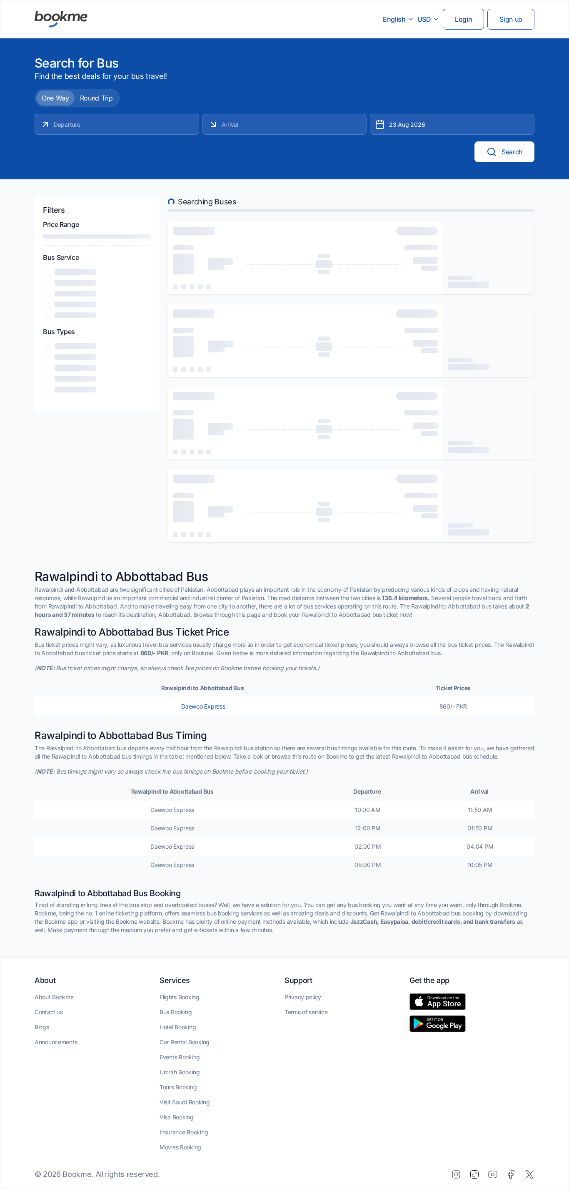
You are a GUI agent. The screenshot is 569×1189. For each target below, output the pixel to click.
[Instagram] (456, 1174)
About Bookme (54, 996)
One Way (55, 98)
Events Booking (180, 1057)
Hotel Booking (178, 1027)
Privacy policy (302, 996)
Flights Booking (180, 996)
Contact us (49, 1012)
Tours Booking (178, 1087)
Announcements (56, 1042)
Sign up (510, 19)
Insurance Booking (184, 1132)
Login (463, 19)
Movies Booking (180, 1147)
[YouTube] (493, 1174)
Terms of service (306, 1012)
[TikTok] (474, 1174)
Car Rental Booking (185, 1042)
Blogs (42, 1027)
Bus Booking (176, 1012)
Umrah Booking (180, 1072)
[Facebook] (511, 1174)
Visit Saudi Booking (185, 1102)
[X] (529, 1174)
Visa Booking (177, 1117)
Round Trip (96, 98)
